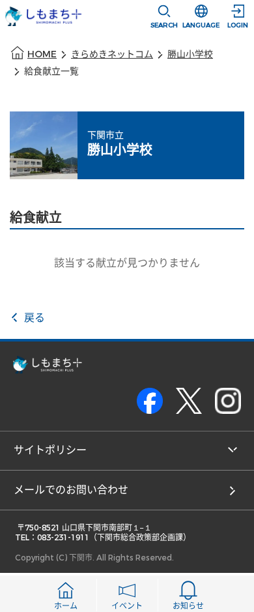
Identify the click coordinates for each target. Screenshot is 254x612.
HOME (42, 54)
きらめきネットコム (112, 54)
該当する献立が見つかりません (127, 263)
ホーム (66, 606)
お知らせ (188, 606)
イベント (127, 606)
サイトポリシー (50, 450)
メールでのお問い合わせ (71, 490)
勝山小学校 (190, 54)
